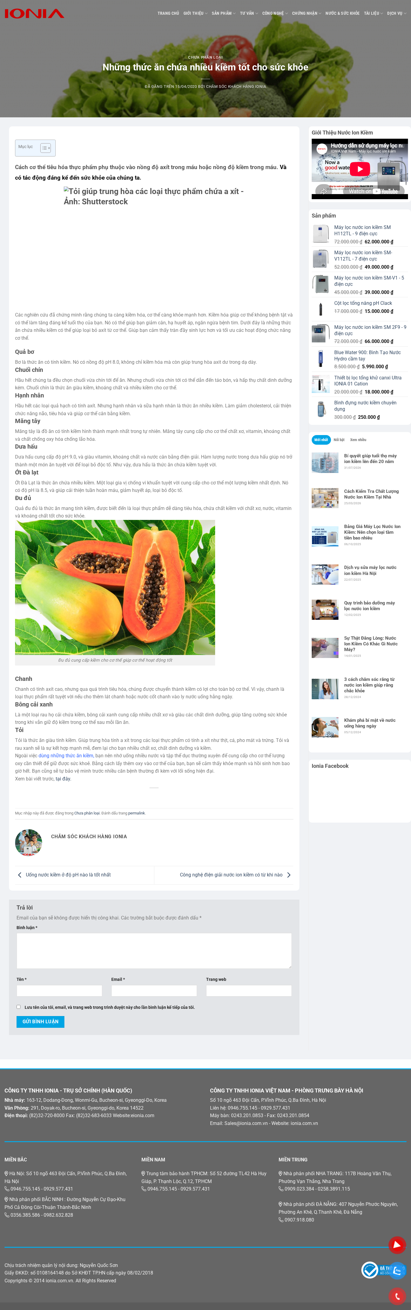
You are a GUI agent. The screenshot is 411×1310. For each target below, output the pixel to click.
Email (118, 979)
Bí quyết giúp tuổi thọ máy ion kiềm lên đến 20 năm (370, 458)
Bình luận (27, 927)
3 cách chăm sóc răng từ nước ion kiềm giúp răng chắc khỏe (369, 685)
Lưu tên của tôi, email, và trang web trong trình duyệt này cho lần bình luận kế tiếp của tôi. (110, 1007)
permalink (136, 813)
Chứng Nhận (304, 13)
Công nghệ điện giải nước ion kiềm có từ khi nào (232, 875)
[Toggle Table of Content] (42, 148)
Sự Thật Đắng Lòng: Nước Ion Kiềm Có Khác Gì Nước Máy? (371, 643)
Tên (21, 979)
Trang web (216, 979)
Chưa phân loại (205, 57)
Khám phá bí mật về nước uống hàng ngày (370, 723)
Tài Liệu (371, 13)
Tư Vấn (247, 13)
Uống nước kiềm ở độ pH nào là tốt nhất (68, 875)
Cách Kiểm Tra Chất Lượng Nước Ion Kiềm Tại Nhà (371, 494)
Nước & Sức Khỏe (343, 13)
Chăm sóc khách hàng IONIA (236, 86)
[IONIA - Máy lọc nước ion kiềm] (35, 13)
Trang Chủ (168, 13)
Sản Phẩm (222, 13)
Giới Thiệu (194, 13)
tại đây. (63, 779)
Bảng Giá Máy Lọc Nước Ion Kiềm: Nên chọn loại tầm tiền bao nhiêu (372, 532)
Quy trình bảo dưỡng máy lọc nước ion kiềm (369, 605)
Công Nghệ (273, 13)
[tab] (321, 440)
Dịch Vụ (394, 13)
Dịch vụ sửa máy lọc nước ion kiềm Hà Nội (370, 570)
